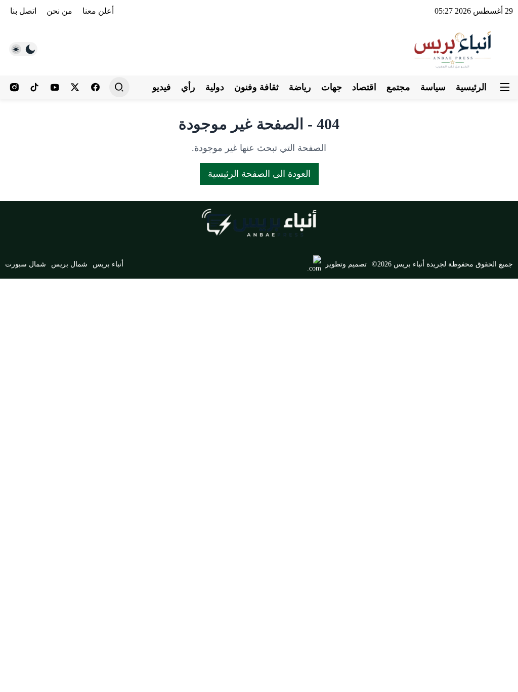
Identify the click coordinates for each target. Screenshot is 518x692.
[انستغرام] (14, 87)
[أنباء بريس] (453, 48)
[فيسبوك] (95, 87)
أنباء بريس (108, 264)
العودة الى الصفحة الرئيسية (259, 174)
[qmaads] (259, 223)
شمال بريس (69, 264)
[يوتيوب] (55, 87)
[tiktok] (34, 87)
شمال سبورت (25, 264)
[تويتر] (75, 87)
